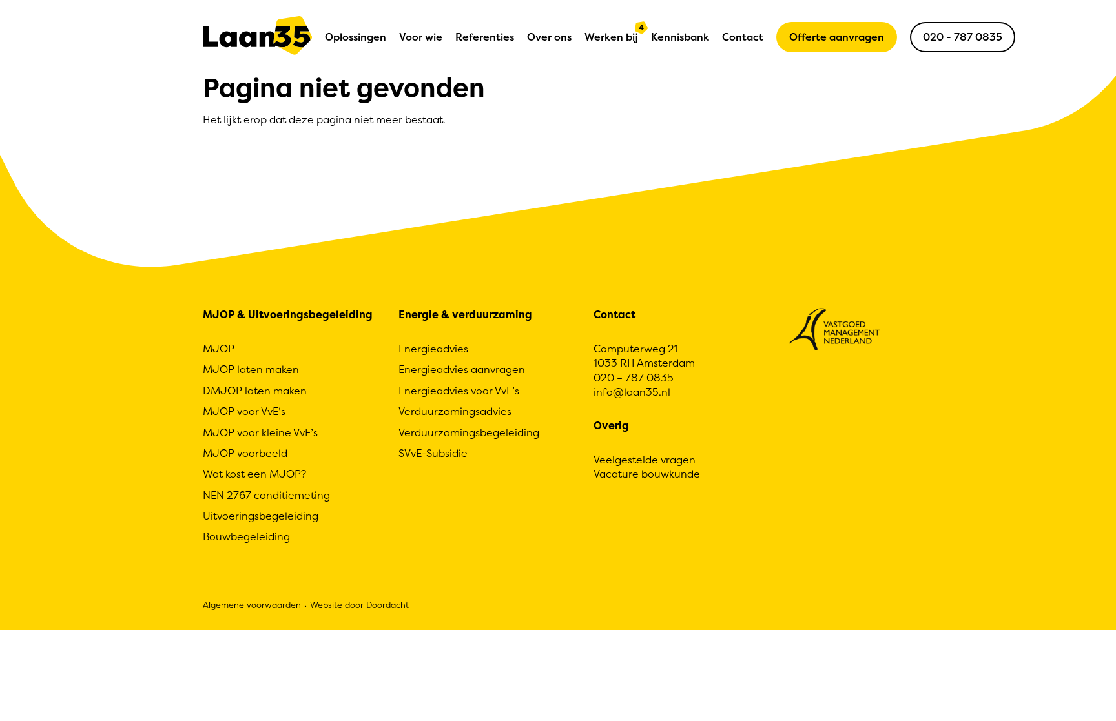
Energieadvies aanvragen (461, 369)
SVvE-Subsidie (433, 453)
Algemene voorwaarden (252, 605)
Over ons (549, 37)
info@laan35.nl (632, 391)
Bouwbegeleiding (246, 536)
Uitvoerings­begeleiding (260, 515)
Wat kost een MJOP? (254, 473)
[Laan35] (257, 37)
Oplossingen (355, 37)
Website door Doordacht (359, 605)
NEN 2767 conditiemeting (266, 495)
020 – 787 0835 (634, 377)
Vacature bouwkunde (647, 473)
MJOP (218, 348)
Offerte (836, 37)
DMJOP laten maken (255, 390)
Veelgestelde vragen (645, 459)
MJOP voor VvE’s (244, 411)
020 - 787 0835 (962, 37)
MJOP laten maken (251, 369)
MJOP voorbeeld (245, 453)
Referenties (484, 37)
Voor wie (420, 37)
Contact (742, 37)
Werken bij (611, 33)
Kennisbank (680, 37)
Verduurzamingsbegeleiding (468, 432)
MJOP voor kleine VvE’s (260, 432)
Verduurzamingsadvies (455, 411)
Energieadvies (433, 348)
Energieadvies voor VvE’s (458, 390)
